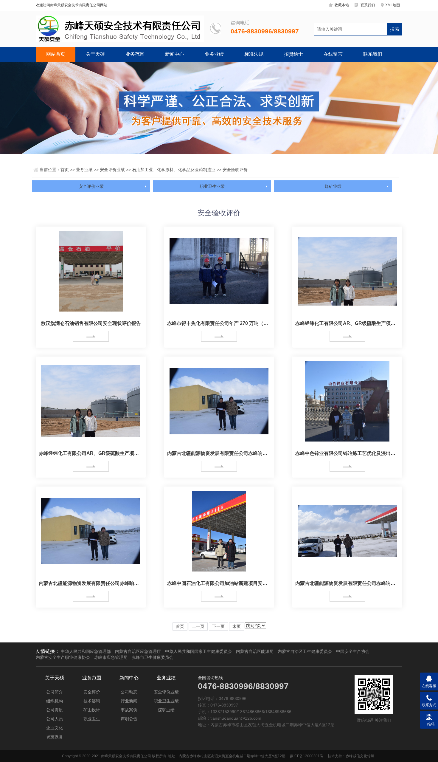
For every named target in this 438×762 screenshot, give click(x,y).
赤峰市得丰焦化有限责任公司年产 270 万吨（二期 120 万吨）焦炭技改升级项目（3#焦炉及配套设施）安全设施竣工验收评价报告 (219, 323)
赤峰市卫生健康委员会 (152, 657)
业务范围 (135, 54)
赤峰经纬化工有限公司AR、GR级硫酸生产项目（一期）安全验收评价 (91, 453)
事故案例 (129, 710)
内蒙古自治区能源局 (255, 651)
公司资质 (54, 710)
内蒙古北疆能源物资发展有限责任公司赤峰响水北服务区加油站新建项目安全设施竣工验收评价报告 (219, 453)
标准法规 (253, 54)
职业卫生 (91, 719)
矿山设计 (91, 710)
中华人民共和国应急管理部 (86, 651)
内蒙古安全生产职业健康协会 (63, 657)
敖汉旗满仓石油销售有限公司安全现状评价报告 (91, 323)
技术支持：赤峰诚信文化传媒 (351, 756)
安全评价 (91, 692)
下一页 (218, 626)
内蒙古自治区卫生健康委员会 (305, 651)
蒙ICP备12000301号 (306, 756)
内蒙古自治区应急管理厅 (138, 651)
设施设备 (54, 737)
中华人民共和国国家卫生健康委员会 (198, 651)
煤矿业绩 (333, 186)
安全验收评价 (235, 169)
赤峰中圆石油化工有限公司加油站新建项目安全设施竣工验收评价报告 (219, 583)
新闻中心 (174, 54)
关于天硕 (95, 54)
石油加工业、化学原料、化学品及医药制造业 (173, 169)
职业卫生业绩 (212, 186)
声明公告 (129, 719)
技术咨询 (91, 701)
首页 (64, 169)
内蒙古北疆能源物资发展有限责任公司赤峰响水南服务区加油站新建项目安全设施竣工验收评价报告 (347, 583)
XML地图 (392, 5)
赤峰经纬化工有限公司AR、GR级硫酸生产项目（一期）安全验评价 (347, 323)
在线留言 (333, 54)
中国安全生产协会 (352, 651)
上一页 (198, 626)
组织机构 (54, 701)
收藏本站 (342, 5)
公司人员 (54, 719)
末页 (236, 626)
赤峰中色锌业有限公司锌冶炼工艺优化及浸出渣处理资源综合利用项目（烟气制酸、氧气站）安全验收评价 (347, 453)
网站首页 (55, 54)
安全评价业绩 (112, 169)
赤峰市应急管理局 (111, 657)
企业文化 (54, 728)
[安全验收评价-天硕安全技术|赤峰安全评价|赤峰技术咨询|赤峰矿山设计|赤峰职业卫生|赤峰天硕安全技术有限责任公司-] (120, 29)
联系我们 (368, 5)
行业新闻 (129, 701)
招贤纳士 (293, 54)
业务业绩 (214, 54)
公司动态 (129, 692)
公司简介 (54, 692)
